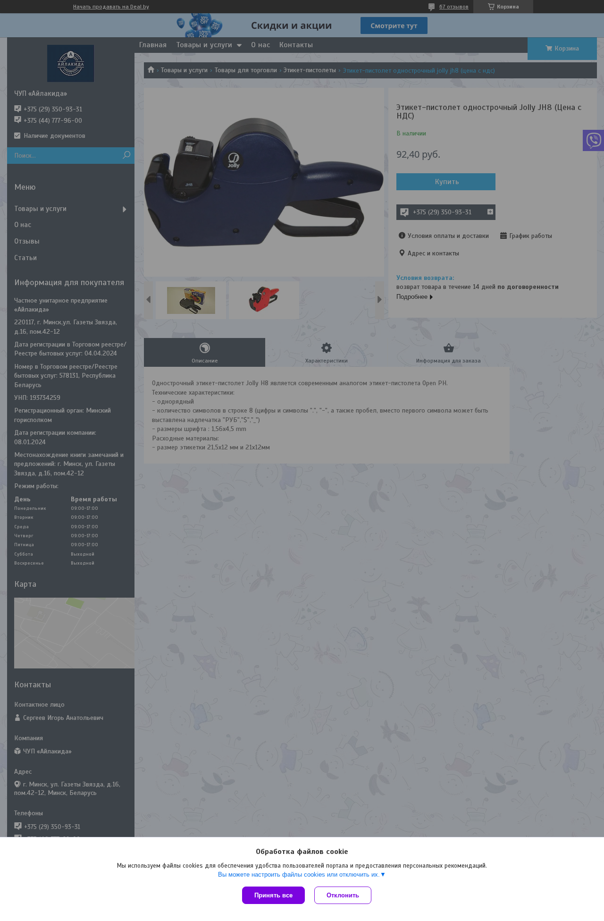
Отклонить (343, 895)
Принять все (273, 895)
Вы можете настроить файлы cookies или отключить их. (299, 874)
